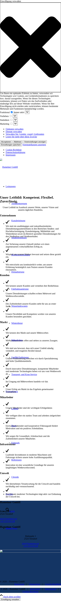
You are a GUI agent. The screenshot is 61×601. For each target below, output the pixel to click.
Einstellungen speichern (11, 145)
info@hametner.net (8, 519)
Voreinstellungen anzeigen (35, 142)
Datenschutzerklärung (15, 152)
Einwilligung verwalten (10, 599)
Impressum (10, 155)
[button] (30, 47)
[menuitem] (36, 374)
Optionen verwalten (14, 129)
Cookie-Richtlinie (14, 150)
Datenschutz (34, 584)
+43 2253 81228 (7, 521)
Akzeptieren (6, 142)
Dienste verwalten (14, 131)
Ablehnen (17, 142)
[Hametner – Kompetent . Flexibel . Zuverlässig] (9, 167)
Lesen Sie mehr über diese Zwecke (21, 136)
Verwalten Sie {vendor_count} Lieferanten (25, 134)
